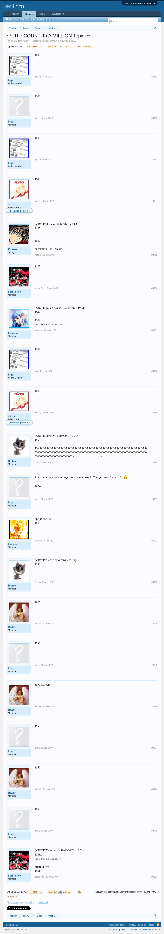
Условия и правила (116, 929)
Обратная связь (117, 925)
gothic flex (14, 291)
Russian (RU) (11, 925)
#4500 (154, 877)
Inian (11, 121)
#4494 (154, 623)
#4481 (154, 76)
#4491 (154, 499)
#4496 (154, 706)
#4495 (154, 665)
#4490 (154, 462)
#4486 (154, 288)
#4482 (154, 118)
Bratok (12, 461)
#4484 (154, 201)
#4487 (154, 330)
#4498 (154, 789)
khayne (12, 544)
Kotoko (12, 249)
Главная (15, 14)
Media (42, 14)
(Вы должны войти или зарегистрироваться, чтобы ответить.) (126, 892)
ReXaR (12, 627)
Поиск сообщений (15, 19)
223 (50, 46)
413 (79, 46)
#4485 (154, 255)
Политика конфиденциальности (144, 929)
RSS (158, 924)
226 (65, 46)
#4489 (154, 412)
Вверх (151, 925)
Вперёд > (87, 46)
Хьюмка (13, 333)
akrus (60, 41)
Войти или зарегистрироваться (139, 3)
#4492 (154, 540)
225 (60, 46)
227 (70, 46)
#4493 (154, 582)
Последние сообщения (40, 19)
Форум (29, 14)
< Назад (33, 46)
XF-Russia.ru (20, 929)
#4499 (154, 831)
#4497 (154, 748)
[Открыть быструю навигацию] (155, 28)
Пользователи (58, 14)
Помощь (132, 925)
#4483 (154, 159)
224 (55, 46)
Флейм (27, 41)
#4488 (154, 371)
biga (10, 80)
